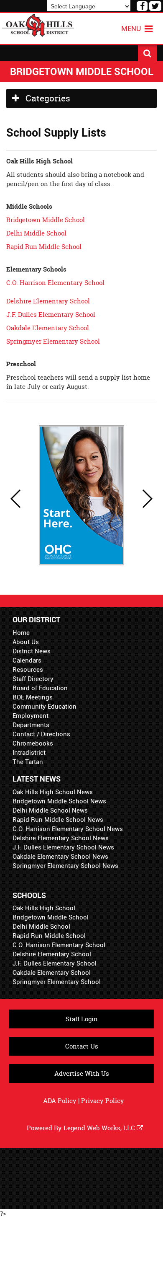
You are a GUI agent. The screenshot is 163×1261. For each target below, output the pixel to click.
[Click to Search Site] (147, 53)
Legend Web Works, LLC (100, 1128)
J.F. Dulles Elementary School (50, 314)
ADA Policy (59, 1100)
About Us (26, 642)
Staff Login (82, 1019)
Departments (31, 725)
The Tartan (28, 762)
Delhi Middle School (36, 233)
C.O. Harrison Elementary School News (68, 829)
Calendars (27, 660)
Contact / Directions (41, 734)
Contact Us (81, 1046)
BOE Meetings (33, 697)
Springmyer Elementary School (53, 341)
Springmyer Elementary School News (65, 866)
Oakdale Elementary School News (60, 856)
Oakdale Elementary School (47, 328)
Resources (28, 669)
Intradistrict (29, 752)
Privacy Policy (102, 1100)
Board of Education (40, 688)
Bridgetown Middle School (45, 219)
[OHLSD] (38, 24)
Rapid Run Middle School (44, 246)
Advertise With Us (81, 1073)
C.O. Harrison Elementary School (55, 282)
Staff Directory (33, 679)
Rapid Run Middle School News (58, 819)
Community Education (44, 706)
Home (21, 633)
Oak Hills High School (44, 908)
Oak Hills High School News (53, 792)
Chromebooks (33, 743)
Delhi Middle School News (50, 810)
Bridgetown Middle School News (59, 801)
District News (32, 651)
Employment (30, 716)
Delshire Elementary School (49, 301)
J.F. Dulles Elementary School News (63, 847)
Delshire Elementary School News (61, 838)
